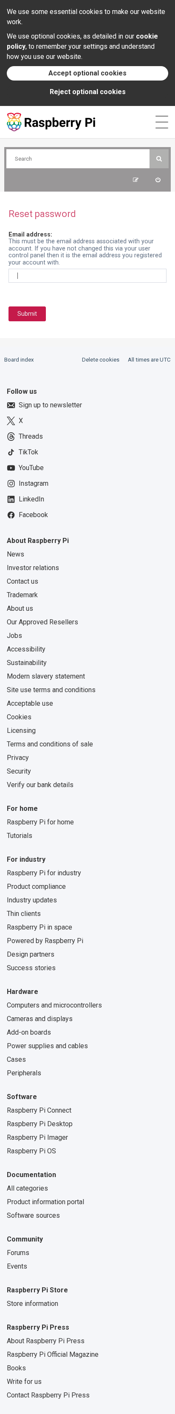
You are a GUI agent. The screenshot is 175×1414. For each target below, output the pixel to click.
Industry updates (32, 900)
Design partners (30, 954)
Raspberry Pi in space (39, 927)
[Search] (159, 158)
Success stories (31, 968)
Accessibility (26, 649)
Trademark (22, 595)
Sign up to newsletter (50, 405)
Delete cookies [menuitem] (100, 359)
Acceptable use (30, 703)
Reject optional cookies (88, 92)
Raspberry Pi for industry (44, 873)
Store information (32, 1304)
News (15, 554)
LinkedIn (31, 499)
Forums (18, 1253)
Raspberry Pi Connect (39, 1110)
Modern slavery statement (46, 676)
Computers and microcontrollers (54, 1005)
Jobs (14, 636)
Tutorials (19, 836)
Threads (31, 436)
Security (19, 771)
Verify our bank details (40, 785)
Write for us (24, 1382)
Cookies (19, 717)
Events (17, 1266)
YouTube (31, 468)
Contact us (22, 581)
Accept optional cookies (87, 73)
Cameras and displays (40, 1019)
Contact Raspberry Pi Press (48, 1395)
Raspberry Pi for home (40, 822)
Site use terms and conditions (51, 690)
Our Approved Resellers (42, 622)
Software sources (33, 1215)
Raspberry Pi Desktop (40, 1124)
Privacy (18, 758)
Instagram (33, 483)
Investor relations (33, 568)
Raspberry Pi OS (31, 1151)
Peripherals (24, 1073)
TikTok (28, 452)
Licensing (21, 730)
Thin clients (24, 914)
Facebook (33, 515)
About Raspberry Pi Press (46, 1341)
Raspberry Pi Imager (37, 1137)
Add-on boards (29, 1032)
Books (16, 1368)
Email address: (30, 234)
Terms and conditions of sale (50, 744)
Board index (19, 359)
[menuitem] (158, 179)
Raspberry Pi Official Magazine (53, 1354)
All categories (27, 1188)
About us (20, 608)
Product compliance (36, 886)
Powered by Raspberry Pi (45, 941)
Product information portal (45, 1202)
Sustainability (27, 663)
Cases (16, 1059)
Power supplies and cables (47, 1046)
